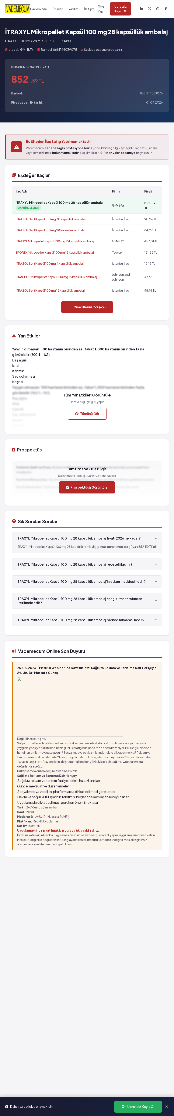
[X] (149, 9)
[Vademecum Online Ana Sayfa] (17, 9)
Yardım (73, 9)
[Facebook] (166, 9)
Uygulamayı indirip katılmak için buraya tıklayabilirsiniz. (58, 830)
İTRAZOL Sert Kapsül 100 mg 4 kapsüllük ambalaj (49, 263)
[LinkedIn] (141, 9)
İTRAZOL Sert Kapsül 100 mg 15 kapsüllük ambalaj (50, 290)
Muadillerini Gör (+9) (89, 307)
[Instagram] (157, 9)
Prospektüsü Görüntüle (89, 487)
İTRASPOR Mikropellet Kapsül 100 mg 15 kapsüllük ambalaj (56, 277)
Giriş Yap (101, 8)
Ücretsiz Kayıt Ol (120, 9)
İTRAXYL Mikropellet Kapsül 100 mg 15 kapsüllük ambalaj (54, 241)
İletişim (89, 9)
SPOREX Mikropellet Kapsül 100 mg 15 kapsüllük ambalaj (54, 252)
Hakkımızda (38, 9)
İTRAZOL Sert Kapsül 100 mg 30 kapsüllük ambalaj (50, 219)
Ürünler (58, 9)
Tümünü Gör (89, 414)
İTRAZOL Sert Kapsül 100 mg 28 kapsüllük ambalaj (50, 230)
